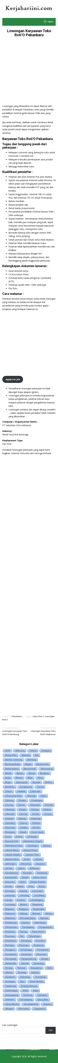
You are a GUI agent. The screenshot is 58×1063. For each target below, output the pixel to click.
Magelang (37, 904)
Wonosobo (23, 1008)
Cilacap (34, 809)
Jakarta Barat (11, 850)
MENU (50, 22)
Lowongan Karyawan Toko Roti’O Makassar (43, 731)
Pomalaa (9, 945)
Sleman (9, 972)
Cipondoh (10, 823)
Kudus (42, 886)
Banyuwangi (47, 768)
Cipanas (9, 818)
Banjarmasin (43, 764)
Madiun (23, 904)
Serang (8, 968)
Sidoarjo (21, 968)
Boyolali (36, 782)
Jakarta (46, 845)
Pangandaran (45, 927)
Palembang (39, 922)
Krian (31, 886)
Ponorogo (24, 945)
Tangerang (10, 986)
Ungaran (47, 1004)
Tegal (35, 990)
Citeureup (10, 827)
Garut (8, 836)
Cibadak (21, 791)
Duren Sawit (37, 832)
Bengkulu (44, 773)
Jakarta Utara (12, 859)
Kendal (8, 886)
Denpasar (10, 832)
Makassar (10, 913)
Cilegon (47, 809)
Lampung (10, 895)
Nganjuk (44, 918)
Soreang (22, 972)
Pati (22, 936)
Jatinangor (10, 863)
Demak (36, 827)
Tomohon (9, 999)
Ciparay (22, 818)
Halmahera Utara (13, 845)
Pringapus (10, 949)
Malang (23, 913)
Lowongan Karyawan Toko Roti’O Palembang (14, 731)
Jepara (21, 868)
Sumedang (40, 977)
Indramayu (32, 845)
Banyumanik (30, 768)
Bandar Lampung (13, 759)
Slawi (49, 968)
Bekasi (31, 773)
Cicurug (9, 805)
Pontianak (38, 945)
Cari (50, 1030)
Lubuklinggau (36, 900)
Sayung (24, 963)
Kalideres (34, 868)
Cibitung (9, 800)
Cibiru (43, 796)
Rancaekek (10, 958)
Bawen (20, 773)
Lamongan (37, 891)
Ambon (33, 750)
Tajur (22, 981)
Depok (23, 832)
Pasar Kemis (38, 931)
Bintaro (19, 777)
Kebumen (10, 882)
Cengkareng (26, 786)
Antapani (46, 750)
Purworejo (26, 954)
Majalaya (23, 909)
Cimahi (35, 814)
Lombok (21, 900)
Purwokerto (10, 954)
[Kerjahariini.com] (29, 8)
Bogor (8, 782)
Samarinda (10, 963)
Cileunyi (23, 814)
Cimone (48, 814)
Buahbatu (10, 786)
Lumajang (10, 904)
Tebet (25, 990)
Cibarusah (35, 791)
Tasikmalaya (11, 990)
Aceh (7, 750)
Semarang (39, 963)
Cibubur (22, 800)
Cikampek (35, 805)
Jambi (27, 859)
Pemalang (26, 940)
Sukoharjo (25, 977)
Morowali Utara (27, 918)
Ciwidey (24, 827)
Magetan (9, 909)
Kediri (22, 882)
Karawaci (27, 872)
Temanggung (11, 995)
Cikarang (9, 809)
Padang (25, 922)
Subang (35, 972)
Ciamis (40, 786)
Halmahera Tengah (32, 841)
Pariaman (10, 931)
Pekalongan (34, 936)
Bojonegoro (22, 782)
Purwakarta (42, 949)
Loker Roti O (38, 716)
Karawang (42, 872)
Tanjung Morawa (29, 986)
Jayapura (40, 863)
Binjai (8, 777)
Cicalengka (36, 800)
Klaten (20, 886)
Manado (36, 913)
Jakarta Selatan (13, 854)
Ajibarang (20, 750)
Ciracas (23, 823)
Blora (40, 777)
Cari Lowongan (9, 1025)
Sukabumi (10, 977)
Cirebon (36, 823)
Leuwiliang (39, 895)
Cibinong (31, 796)
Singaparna (36, 968)
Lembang (24, 895)
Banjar (28, 764)
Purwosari (41, 954)
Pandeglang (28, 927)
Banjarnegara (12, 768)
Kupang (23, 891)
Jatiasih (38, 859)
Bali (37, 755)
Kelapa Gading (37, 882)
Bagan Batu (11, 755)
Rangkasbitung (28, 958)
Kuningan (10, 891)
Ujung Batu (42, 999)
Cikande (49, 805)
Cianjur (8, 791)
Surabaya (10, 981)
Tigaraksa (42, 995)
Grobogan (32, 836)
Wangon (9, 1008)
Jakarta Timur (32, 854)
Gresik (19, 836)
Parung (23, 931)
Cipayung (35, 818)
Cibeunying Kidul (13, 796)
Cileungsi (9, 814)
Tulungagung (25, 999)
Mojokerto (10, 918)
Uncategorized (31, 1004)
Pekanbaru (17, 716)
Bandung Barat (12, 764)
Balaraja (26, 755)
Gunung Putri (11, 841)
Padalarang (11, 922)
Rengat (44, 958)
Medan (48, 913)
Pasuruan (10, 936)
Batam (8, 773)
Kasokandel (11, 877)
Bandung (31, 759)
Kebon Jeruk (39, 877)
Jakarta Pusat (30, 850)
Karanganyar (11, 872)
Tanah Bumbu (36, 981)
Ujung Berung (12, 1004)
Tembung (27, 995)
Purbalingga (26, 949)
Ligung (8, 900)
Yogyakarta (39, 1008)
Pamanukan (11, 927)
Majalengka (38, 909)
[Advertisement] (29, 73)
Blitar (30, 777)
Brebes (48, 782)
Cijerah (21, 805)
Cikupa (22, 809)
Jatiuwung (26, 863)
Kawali (25, 877)
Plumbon (40, 940)
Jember (9, 868)
